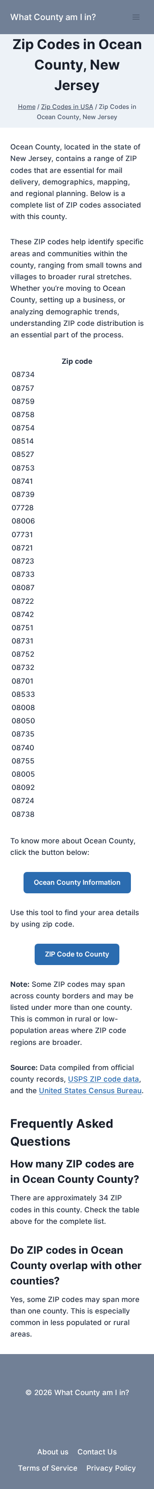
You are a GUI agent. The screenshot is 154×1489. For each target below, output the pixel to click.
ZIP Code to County (77, 954)
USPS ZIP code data (103, 1079)
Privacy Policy (111, 1468)
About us (52, 1452)
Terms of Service (47, 1468)
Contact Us (97, 1452)
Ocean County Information (77, 882)
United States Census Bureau (90, 1090)
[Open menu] (136, 16)
